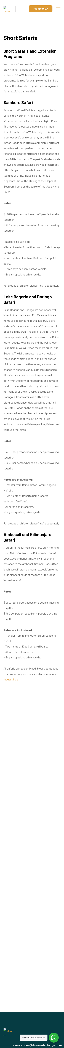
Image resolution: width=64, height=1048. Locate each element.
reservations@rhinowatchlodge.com (37, 1045)
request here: (11, 679)
